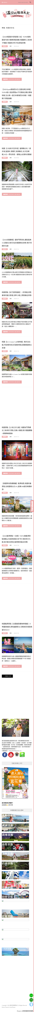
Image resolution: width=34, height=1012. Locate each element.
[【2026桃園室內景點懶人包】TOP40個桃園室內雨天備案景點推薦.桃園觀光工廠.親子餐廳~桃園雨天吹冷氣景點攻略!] (17, 57)
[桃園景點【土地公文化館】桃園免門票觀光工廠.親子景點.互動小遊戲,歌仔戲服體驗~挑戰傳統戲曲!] (17, 450)
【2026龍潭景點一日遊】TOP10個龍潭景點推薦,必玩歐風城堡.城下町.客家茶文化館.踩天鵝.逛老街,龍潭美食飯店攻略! (16, 539)
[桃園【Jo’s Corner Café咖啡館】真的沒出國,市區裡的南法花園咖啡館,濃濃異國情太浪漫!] (17, 362)
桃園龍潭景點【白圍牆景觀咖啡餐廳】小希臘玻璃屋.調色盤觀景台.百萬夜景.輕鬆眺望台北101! (17, 627)
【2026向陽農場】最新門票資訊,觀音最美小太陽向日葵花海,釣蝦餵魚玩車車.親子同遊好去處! (17, 243)
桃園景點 (5, 46)
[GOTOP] (31, 1004)
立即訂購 (10, 805)
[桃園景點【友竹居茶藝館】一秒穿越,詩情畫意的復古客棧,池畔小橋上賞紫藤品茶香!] (17, 310)
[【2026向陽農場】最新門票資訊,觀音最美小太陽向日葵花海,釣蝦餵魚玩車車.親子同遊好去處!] (17, 260)
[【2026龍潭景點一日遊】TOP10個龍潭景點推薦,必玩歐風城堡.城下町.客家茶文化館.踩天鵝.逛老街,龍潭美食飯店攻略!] (17, 557)
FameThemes (12, 1007)
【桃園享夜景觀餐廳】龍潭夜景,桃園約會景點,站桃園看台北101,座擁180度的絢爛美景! (17, 486)
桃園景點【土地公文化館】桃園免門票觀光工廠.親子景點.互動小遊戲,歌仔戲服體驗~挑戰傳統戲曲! (17, 430)
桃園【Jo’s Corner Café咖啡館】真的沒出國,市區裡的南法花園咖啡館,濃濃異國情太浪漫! (17, 345)
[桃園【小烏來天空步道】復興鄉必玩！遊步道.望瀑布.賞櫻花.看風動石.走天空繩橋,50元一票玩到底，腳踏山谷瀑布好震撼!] (17, 171)
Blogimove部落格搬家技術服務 (25, 1011)
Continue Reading (14, 79)
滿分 (11, 46)
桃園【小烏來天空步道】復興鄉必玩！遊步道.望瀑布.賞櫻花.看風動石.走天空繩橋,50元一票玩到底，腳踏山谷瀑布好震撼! (17, 151)
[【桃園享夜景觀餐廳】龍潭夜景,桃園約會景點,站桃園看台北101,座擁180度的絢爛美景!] (17, 504)
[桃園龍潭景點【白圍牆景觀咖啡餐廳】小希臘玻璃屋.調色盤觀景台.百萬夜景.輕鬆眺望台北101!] (17, 644)
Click (32, 506)
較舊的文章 (8, 676)
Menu (5, 2)
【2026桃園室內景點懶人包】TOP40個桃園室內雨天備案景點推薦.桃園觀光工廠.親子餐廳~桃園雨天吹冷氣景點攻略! (17, 40)
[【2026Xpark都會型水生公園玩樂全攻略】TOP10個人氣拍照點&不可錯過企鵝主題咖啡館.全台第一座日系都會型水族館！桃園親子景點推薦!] (17, 115)
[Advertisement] (17, 219)
